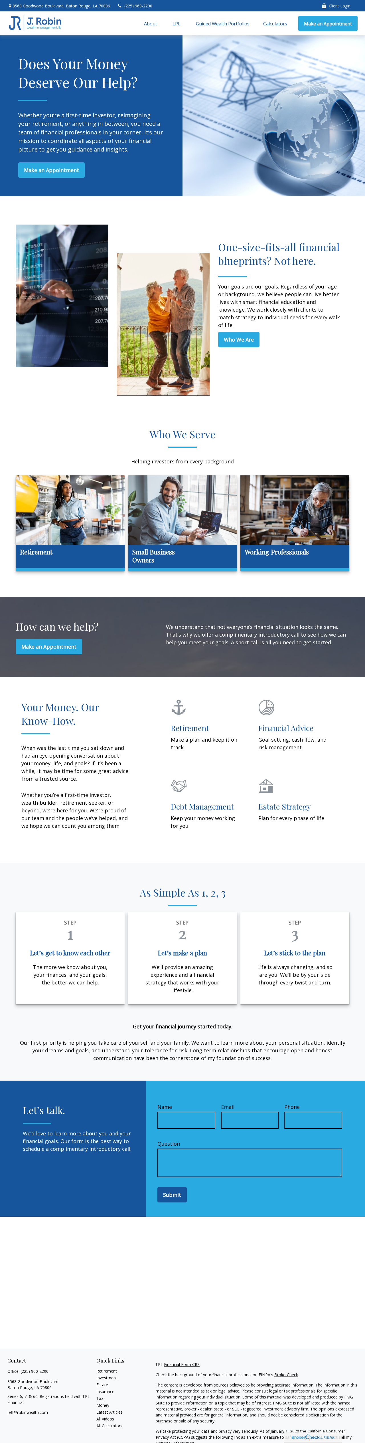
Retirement (106, 1371)
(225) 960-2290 (138, 6)
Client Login (339, 6)
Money (102, 1405)
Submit (172, 1194)
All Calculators (109, 1425)
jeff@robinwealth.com (27, 1412)
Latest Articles (109, 1412)
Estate (102, 1384)
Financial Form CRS (182, 1364)
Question (168, 1143)
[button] (150, 23)
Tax (99, 1398)
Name (164, 1106)
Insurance (105, 1391)
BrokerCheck (286, 1374)
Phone (292, 1106)
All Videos (105, 1419)
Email (227, 1106)
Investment (106, 1378)
